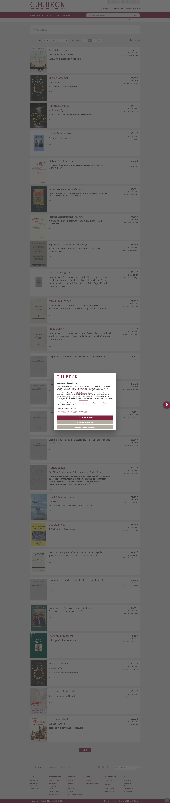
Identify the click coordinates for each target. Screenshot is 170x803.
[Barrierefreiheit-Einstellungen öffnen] (167, 405)
